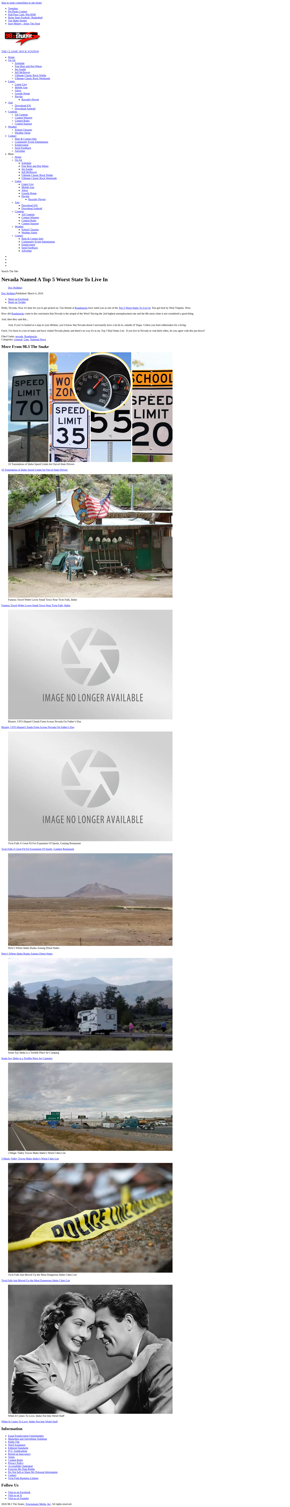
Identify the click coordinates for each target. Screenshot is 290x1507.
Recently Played (30, 99)
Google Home (22, 93)
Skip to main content (12, 2)
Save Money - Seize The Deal (24, 23)
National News (38, 339)
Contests (12, 111)
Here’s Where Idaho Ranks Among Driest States (27, 953)
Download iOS (23, 105)
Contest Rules (22, 120)
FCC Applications (17, 1451)
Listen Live (21, 84)
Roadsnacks (81, 307)
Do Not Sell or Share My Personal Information (33, 1472)
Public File (13, 1441)
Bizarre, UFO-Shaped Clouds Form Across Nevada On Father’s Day (38, 727)
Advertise (20, 151)
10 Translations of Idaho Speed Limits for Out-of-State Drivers (34, 469)
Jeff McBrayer (22, 72)
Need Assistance (17, 1444)
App (10, 102)
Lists (26, 339)
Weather (12, 126)
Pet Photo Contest (17, 11)
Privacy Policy (15, 1463)
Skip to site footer (32, 2)
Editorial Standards (18, 1448)
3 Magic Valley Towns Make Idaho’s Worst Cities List (30, 1158)
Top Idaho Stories (17, 20)
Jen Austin (20, 69)
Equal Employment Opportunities (26, 1435)
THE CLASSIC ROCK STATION (20, 51)
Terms (11, 1457)
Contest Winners (23, 117)
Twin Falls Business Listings (23, 1478)
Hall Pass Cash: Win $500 (22, 14)
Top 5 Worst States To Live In (135, 307)
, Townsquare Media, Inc (37, 1504)
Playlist (18, 96)
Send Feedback (23, 147)
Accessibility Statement (20, 1466)
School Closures (23, 129)
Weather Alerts (22, 132)
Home (11, 57)
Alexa (18, 90)
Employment (21, 144)
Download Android (25, 108)
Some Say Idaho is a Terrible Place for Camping (26, 1058)
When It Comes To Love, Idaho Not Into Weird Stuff (29, 1421)
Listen (11, 81)
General (18, 339)
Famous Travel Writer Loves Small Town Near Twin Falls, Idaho (35, 605)
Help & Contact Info (26, 138)
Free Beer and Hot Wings (28, 66)
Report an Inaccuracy (19, 1454)
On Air (11, 60)
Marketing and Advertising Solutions (27, 1438)
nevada (19, 336)
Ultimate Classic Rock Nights (30, 75)
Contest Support (23, 123)
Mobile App (21, 87)
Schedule (20, 63)
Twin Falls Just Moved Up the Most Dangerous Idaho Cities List (35, 1280)
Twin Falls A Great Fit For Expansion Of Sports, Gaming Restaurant (37, 849)
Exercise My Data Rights (21, 1469)
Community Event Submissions (31, 141)
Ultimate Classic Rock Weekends (32, 78)
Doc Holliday (8, 293)
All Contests (21, 114)
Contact (12, 135)
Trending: (13, 8)
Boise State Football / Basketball (25, 17)
